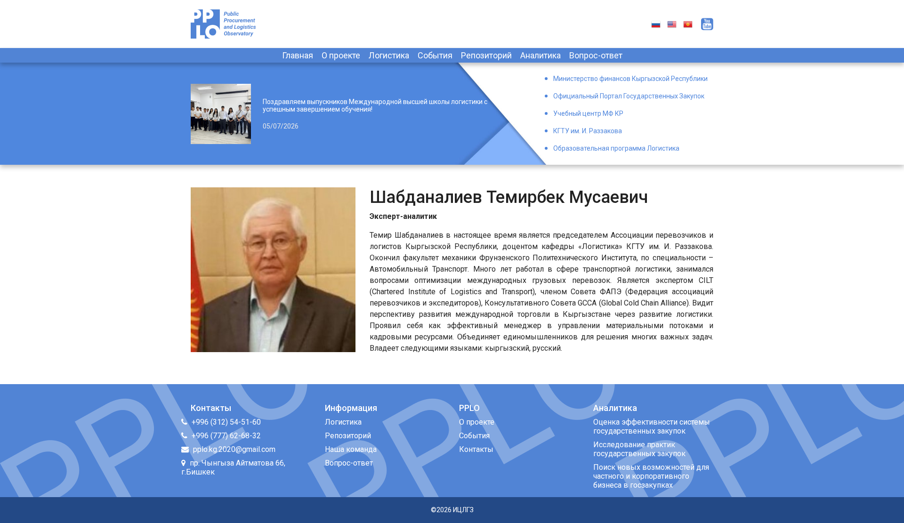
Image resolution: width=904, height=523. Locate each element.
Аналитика (540, 55)
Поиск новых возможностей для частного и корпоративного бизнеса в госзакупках (651, 476)
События (435, 55)
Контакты (476, 449)
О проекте (341, 55)
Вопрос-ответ (595, 55)
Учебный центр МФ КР (588, 113)
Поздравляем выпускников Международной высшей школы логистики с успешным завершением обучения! (375, 105)
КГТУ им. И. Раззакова (587, 131)
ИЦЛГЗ (463, 510)
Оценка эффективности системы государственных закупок (651, 426)
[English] (672, 23)
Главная (297, 55)
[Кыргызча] (688, 23)
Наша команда (351, 449)
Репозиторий (486, 55)
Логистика (389, 55)
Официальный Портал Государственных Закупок (628, 96)
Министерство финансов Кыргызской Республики (630, 78)
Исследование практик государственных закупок (639, 449)
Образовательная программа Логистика (616, 148)
